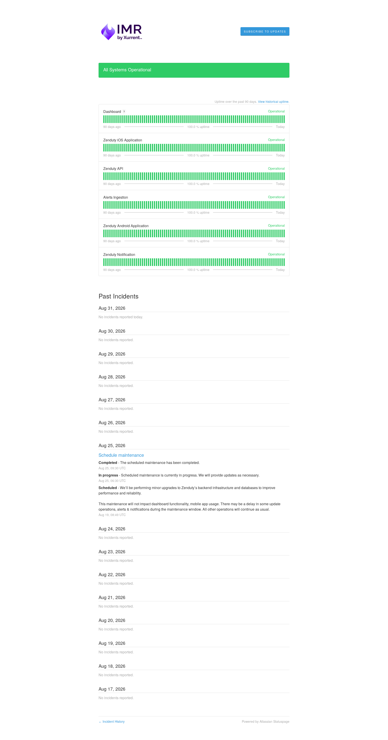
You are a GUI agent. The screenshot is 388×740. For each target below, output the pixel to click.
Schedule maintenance (121, 455)
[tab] (103, 119)
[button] (264, 31)
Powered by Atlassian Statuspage (265, 721)
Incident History (112, 721)
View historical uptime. (273, 101)
